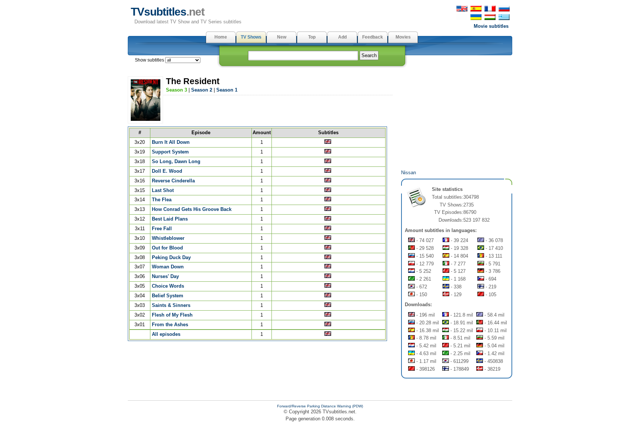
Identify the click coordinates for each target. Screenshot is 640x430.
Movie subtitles (491, 26)
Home (220, 37)
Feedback (372, 37)
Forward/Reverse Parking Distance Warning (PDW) (320, 406)
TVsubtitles (167, 12)
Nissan (408, 172)
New (281, 37)
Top (312, 37)
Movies (403, 37)
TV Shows (251, 37)
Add (342, 37)
